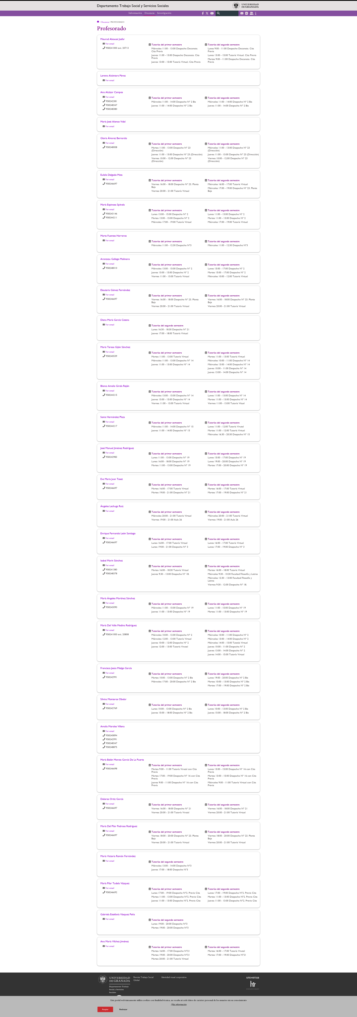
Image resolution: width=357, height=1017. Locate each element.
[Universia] (252, 978)
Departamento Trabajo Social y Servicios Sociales (133, 6)
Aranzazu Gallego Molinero (115, 258)
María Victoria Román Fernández (118, 856)
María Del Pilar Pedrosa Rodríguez (118, 826)
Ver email (109, 43)
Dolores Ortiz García (111, 798)
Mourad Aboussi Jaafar (112, 39)
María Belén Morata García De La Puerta (122, 759)
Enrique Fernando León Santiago (117, 533)
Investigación (164, 13)
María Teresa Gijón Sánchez (115, 347)
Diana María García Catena (114, 319)
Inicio (98, 22)
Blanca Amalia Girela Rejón (114, 385)
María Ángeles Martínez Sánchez (117, 598)
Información (135, 13)
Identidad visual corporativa (173, 977)
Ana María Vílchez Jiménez (114, 941)
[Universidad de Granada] (245, 5)
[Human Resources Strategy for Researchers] (252, 985)
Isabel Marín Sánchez (111, 560)
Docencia (149, 13)
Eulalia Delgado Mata (111, 174)
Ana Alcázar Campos (111, 92)
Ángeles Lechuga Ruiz (111, 506)
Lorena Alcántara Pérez (113, 75)
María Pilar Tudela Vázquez (114, 883)
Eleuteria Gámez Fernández (115, 290)
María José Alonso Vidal (113, 121)
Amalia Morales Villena (112, 726)
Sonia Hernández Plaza (112, 416)
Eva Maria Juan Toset (111, 478)
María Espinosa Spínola (112, 204)
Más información (179, 1004)
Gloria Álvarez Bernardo (113, 138)
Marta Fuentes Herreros (113, 235)
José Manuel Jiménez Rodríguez (117, 448)
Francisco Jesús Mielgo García (116, 668)
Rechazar (123, 1009)
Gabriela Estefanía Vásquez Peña (117, 914)
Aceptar (105, 1009)
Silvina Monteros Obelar (113, 699)
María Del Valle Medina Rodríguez (118, 625)
